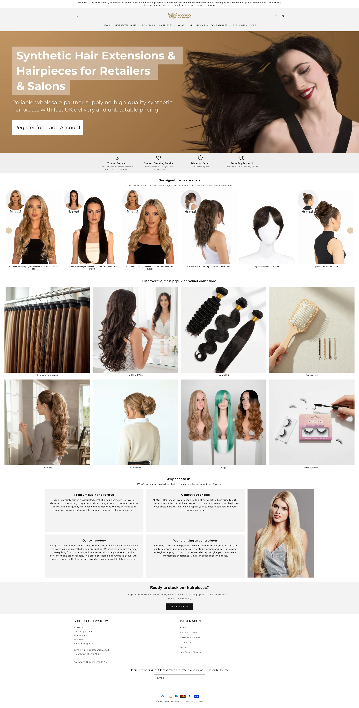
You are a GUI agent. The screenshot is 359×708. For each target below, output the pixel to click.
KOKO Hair (167, 701)
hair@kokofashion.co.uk (96, 649)
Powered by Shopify (180, 701)
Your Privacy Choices (190, 652)
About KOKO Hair (188, 632)
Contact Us (185, 642)
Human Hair (224, 375)
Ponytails (47, 467)
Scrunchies (135, 467)
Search (183, 627)
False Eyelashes (312, 467)
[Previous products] (9, 230)
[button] (77, 16)
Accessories (312, 375)
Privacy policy (197, 701)
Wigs (223, 467)
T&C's (183, 647)
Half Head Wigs (135, 375)
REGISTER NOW (180, 606)
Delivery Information (190, 637)
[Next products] (350, 230)
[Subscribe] (201, 678)
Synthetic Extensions (47, 375)
